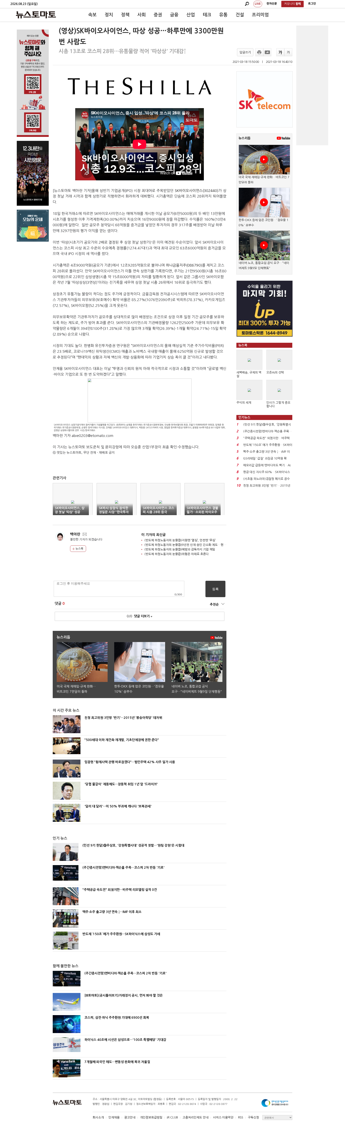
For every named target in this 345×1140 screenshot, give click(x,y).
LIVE (258, 3)
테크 (207, 15)
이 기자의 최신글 (153, 534)
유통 (223, 15)
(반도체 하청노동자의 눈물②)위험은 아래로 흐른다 (176, 553)
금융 (174, 15)
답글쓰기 (245, 52)
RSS (240, 1117)
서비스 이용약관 (223, 1117)
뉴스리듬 (245, 138)
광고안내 (129, 1117)
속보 (92, 15)
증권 (158, 15)
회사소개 (98, 1117)
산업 (190, 15)
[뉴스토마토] (36, 14)
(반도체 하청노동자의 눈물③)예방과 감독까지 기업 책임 (179, 549)
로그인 (312, 3)
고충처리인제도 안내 (195, 1117)
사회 (141, 15)
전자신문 (272, 3)
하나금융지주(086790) (184, 265)
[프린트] (259, 52)
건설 (240, 15)
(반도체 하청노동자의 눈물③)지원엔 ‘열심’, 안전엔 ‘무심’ (180, 540)
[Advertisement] (312, 85)
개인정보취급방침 (151, 1117)
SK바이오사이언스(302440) (196, 191)
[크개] (280, 52)
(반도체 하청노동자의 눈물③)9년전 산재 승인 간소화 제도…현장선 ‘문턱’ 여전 (193, 544)
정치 (109, 15)
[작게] (288, 52)
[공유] (267, 52)
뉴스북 (79, 548)
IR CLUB (172, 1117)
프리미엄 (260, 15)
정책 (125, 15)
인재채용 (114, 1117)
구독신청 (253, 1117)
